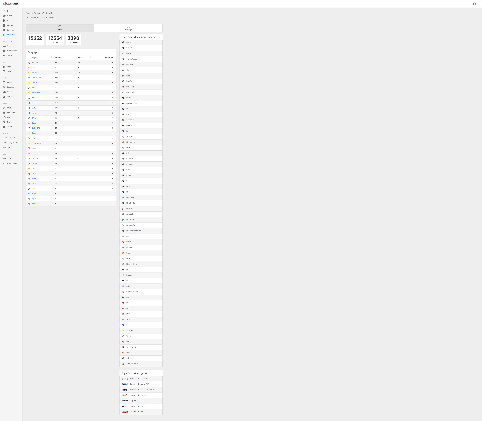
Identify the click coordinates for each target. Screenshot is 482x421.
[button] (474, 4)
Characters (11, 35)
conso (34, 98)
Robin (128, 286)
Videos (9, 66)
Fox (127, 114)
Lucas (128, 170)
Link (127, 153)
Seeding (10, 55)
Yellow (34, 73)
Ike (127, 131)
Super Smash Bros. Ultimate (139, 378)
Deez (34, 123)
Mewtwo (129, 209)
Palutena (129, 247)
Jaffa (34, 108)
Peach (128, 253)
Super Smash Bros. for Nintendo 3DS (142, 389)
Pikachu (129, 258)
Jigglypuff (129, 136)
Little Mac (129, 159)
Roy (127, 297)
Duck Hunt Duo (131, 103)
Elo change (109, 58)
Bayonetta (130, 42)
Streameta (6, 147)
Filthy (34, 103)
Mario (128, 186)
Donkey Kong (130, 92)
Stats (60, 30)
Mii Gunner (130, 220)
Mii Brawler (130, 214)
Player (34, 58)
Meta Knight (130, 203)
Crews (9, 92)
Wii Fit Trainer (131, 347)
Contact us (11, 112)
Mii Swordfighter (131, 225)
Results (10, 25)
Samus (128, 308)
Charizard (129, 64)
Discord (10, 82)
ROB (128, 281)
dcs (33, 188)
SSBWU (44, 17)
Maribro (34, 113)
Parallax (35, 83)
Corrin (128, 75)
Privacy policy (7, 158)
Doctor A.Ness (37, 143)
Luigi (128, 181)
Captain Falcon (131, 59)
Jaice (34, 173)
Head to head (12, 51)
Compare (10, 46)
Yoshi (128, 353)
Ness (128, 236)
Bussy (34, 133)
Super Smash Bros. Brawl (138, 395)
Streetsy (35, 158)
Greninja (129, 125)
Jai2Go (34, 183)
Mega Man (130, 197)
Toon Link (129, 330)
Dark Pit (129, 81)
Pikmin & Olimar (131, 264)
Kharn (34, 204)
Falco (128, 109)
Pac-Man (129, 242)
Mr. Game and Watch (133, 231)
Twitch (9, 71)
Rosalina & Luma (132, 292)
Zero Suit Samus (132, 364)
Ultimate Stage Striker (10, 143)
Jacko (34, 148)
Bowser (129, 48)
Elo (8, 11)
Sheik (128, 314)
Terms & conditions (10, 163)
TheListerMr (36, 93)
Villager (129, 336)
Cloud (128, 70)
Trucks (34, 178)
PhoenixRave (36, 78)
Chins (34, 138)
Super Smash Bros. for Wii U (139, 384)
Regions (10, 122)
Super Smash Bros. (136, 412)
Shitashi (35, 62)
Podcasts (10, 87)
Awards (10, 97)
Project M (133, 401)
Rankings (10, 30)
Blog (9, 108)
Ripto (34, 199)
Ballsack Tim (36, 128)
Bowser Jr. (130, 53)
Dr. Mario (129, 98)
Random (129, 275)
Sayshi (34, 163)
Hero (33, 68)
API (8, 117)
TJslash (35, 118)
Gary (33, 168)
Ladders (10, 20)
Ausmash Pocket (9, 138)
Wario (128, 342)
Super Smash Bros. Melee (139, 406)
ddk (33, 88)
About (9, 127)
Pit (127, 269)
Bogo (34, 193)
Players (9, 16)
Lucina (128, 175)
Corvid (34, 153)
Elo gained (58, 58)
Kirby (128, 148)
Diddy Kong (130, 87)
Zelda (128, 358)
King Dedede (130, 142)
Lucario (129, 164)
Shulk (128, 319)
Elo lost (79, 58)
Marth (128, 192)
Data (27, 17)
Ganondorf (130, 120)
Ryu (127, 303)
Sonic (128, 325)
